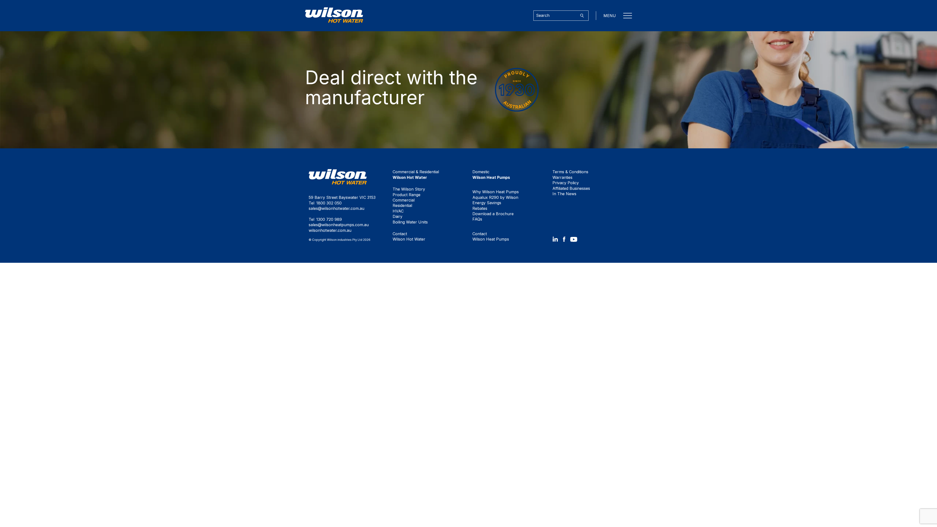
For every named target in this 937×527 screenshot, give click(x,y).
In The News (564, 193)
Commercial (404, 200)
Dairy (397, 216)
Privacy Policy (565, 182)
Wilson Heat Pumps (490, 236)
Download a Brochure (493, 213)
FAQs (477, 219)
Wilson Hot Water (409, 236)
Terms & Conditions (570, 171)
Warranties (562, 177)
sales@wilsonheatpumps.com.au (339, 224)
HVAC (398, 211)
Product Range (406, 194)
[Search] (582, 15)
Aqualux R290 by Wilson (495, 197)
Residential (402, 205)
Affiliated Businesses (571, 188)
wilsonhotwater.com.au (330, 230)
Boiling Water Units (410, 222)
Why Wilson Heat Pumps (495, 191)
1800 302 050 (329, 203)
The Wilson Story (409, 189)
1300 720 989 (329, 219)
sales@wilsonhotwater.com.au (336, 208)
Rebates (479, 208)
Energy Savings (486, 202)
